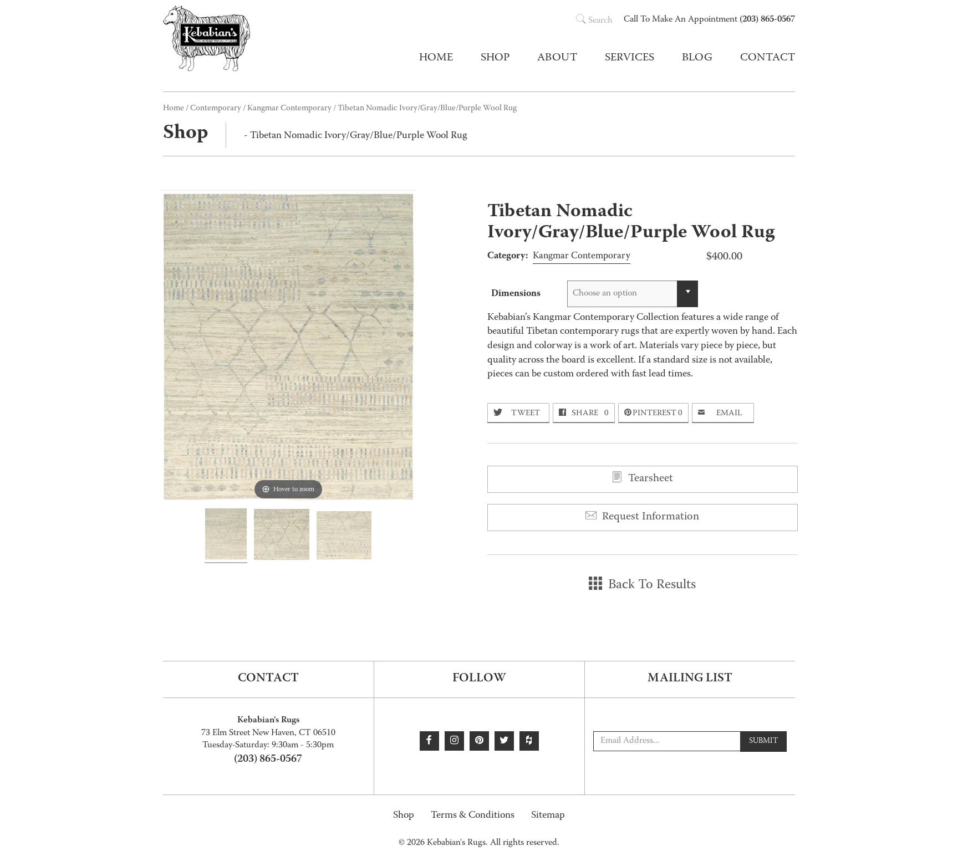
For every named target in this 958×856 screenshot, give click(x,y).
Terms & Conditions (472, 815)
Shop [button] (495, 58)
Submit (763, 741)
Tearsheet (649, 479)
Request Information (649, 517)
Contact (767, 58)
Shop (403, 815)
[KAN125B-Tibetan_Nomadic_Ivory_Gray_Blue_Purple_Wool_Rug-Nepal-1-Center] (281, 536)
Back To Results (650, 585)
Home (436, 58)
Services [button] (629, 58)
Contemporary (215, 109)
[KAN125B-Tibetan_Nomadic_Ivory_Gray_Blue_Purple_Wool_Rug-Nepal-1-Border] (343, 537)
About (557, 58)
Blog (697, 58)
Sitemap (548, 815)
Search (600, 21)
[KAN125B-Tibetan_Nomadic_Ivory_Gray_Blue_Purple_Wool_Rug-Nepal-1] (226, 535)
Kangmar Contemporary (289, 109)
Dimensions (516, 294)
